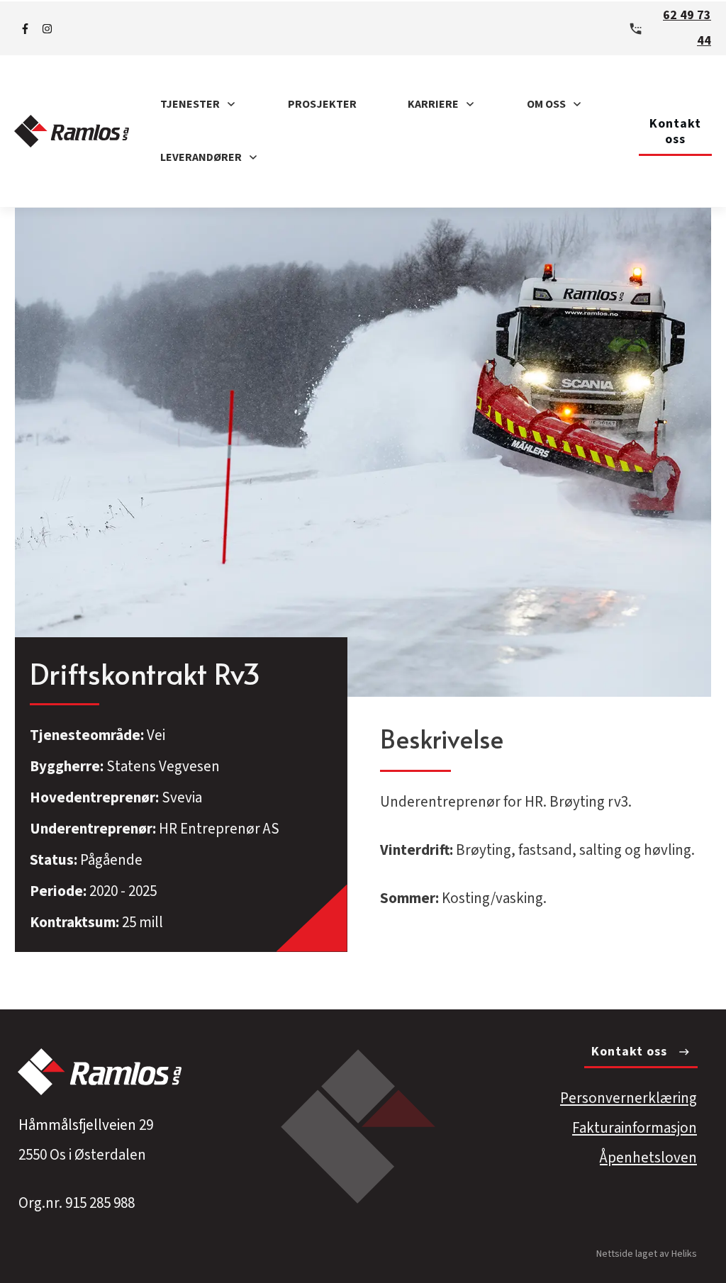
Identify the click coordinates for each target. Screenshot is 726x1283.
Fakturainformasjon (634, 1127)
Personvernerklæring (628, 1098)
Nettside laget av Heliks (646, 1254)
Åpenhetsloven (648, 1157)
